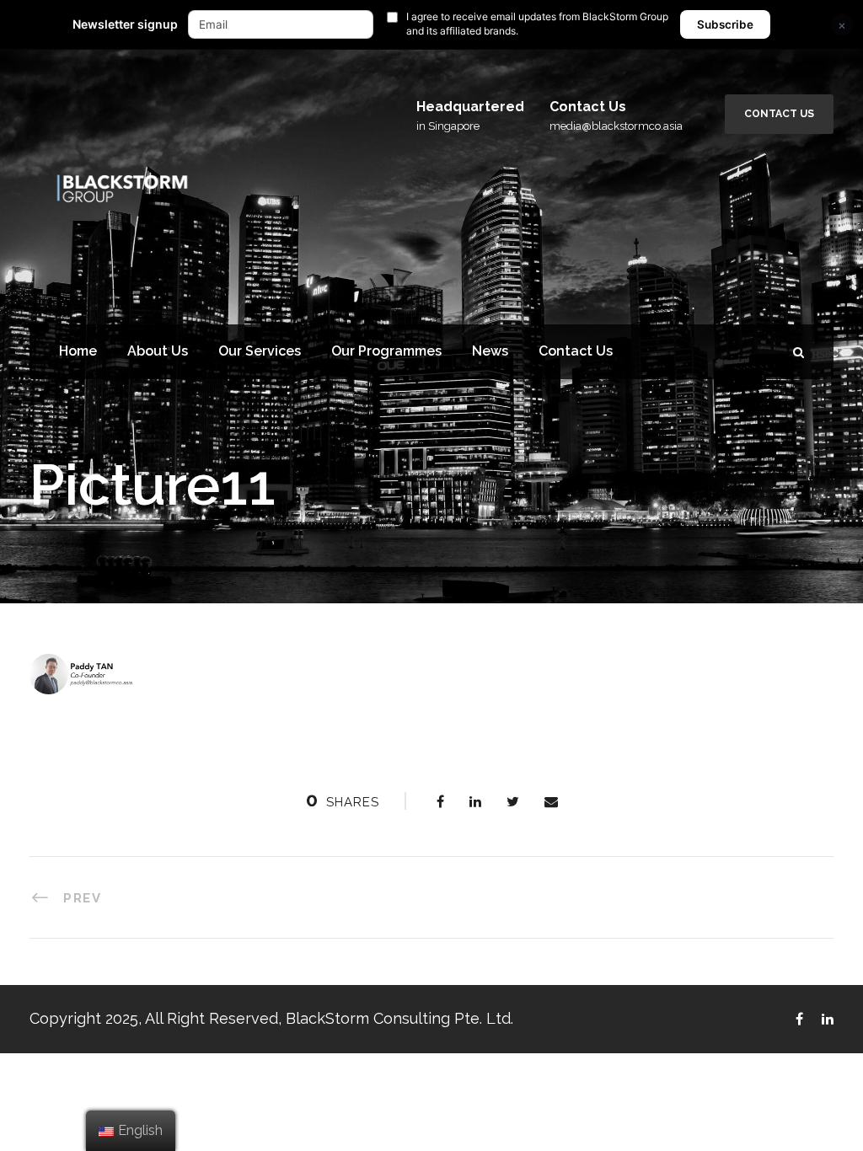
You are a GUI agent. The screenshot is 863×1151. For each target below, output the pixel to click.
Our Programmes (386, 351)
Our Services (259, 351)
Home (78, 351)
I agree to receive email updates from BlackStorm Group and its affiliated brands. (537, 23)
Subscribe (725, 24)
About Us (157, 351)
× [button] (842, 25)
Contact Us (779, 114)
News (490, 351)
